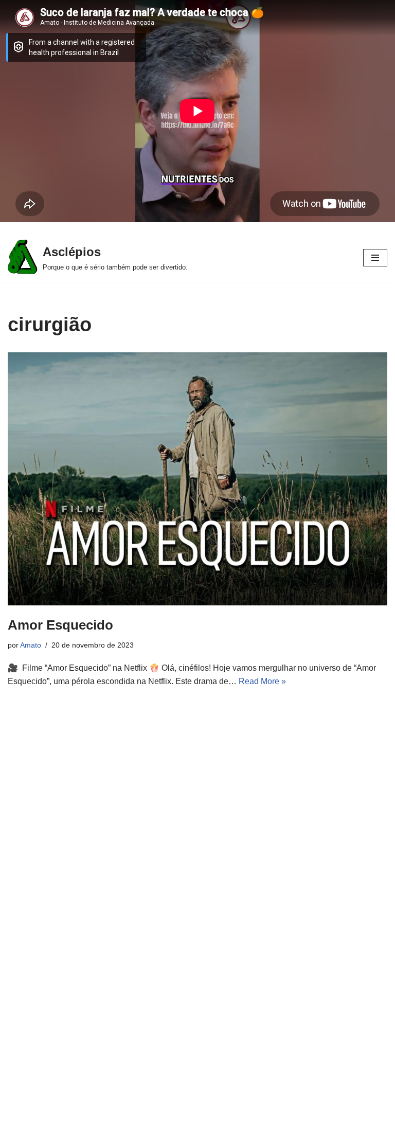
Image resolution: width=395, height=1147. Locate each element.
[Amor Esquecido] (197, 478)
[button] (375, 257)
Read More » (262, 681)
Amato (30, 645)
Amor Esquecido (60, 625)
